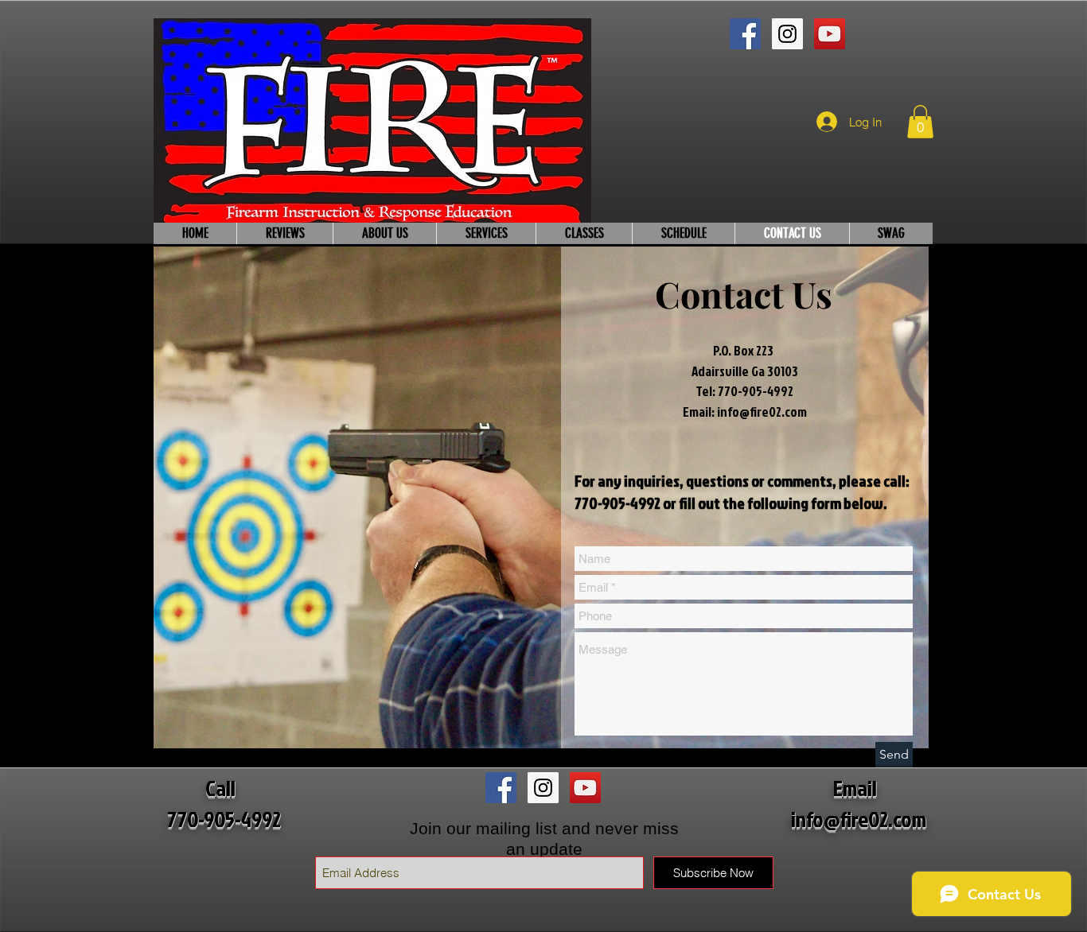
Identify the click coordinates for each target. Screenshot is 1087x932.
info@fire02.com (762, 411)
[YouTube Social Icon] (829, 33)
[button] (920, 121)
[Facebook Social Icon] (745, 33)
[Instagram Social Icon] (787, 33)
